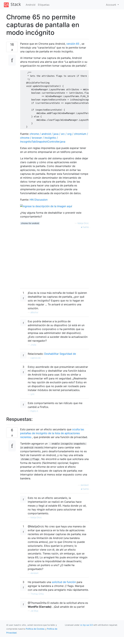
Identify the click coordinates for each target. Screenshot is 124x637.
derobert (85, 485)
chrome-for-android (30, 223)
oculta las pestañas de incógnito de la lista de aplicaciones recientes (52, 433)
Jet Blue (34, 611)
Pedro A (34, 411)
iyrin (32, 394)
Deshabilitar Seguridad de (60, 353)
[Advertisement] (54, 257)
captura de (36, 358)
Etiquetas (43, 4)
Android (30, 4)
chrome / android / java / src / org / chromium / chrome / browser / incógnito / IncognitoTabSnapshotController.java (54, 137)
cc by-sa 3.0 (86, 625)
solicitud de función (64, 582)
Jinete (33, 345)
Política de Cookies (35, 629)
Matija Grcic (83, 223)
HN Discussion (38, 199)
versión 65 (72, 43)
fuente (85, 227)
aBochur (34, 312)
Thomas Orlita (37, 594)
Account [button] (111, 4)
